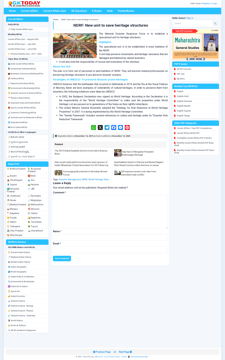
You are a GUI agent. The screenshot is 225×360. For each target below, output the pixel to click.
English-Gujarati (183, 111)
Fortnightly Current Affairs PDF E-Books (194, 138)
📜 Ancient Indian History (19, 252)
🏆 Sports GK (14, 291)
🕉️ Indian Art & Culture (18, 286)
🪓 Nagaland (13, 213)
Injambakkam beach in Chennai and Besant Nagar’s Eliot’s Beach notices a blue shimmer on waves (138, 163)
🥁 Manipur (12, 209)
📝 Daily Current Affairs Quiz (20, 29)
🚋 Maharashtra (35, 204)
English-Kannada (184, 101)
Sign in (190, 18)
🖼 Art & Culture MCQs (17, 127)
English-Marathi (183, 106)
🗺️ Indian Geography (17, 267)
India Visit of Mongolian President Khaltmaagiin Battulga (138, 153)
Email (57, 243)
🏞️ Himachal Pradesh (13, 190)
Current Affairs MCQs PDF (188, 133)
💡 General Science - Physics (20, 311)
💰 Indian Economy (16, 296)
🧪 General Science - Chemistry (21, 315)
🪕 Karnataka (34, 196)
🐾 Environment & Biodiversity (21, 281)
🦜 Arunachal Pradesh (34, 170)
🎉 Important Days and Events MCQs (24, 103)
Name (57, 231)
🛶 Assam (12, 176)
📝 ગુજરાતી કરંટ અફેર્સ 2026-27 (21, 156)
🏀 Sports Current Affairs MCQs (22, 108)
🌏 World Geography (17, 272)
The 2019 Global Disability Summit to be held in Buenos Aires (81, 152)
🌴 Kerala (11, 200)
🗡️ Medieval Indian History (19, 257)
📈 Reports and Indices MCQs (21, 83)
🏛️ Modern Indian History (19, 262)
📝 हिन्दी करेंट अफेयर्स (16, 137)
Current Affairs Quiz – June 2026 (22, 49)
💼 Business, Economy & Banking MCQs (25, 73)
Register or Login (210, 3)
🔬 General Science (16, 301)
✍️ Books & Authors (17, 325)
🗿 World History (15, 320)
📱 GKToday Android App (138, 357)
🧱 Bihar (32, 176)
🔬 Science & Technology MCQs (22, 112)
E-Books (97, 10)
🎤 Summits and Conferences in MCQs (25, 117)
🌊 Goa (31, 180)
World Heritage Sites (98, 179)
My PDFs (180, 79)
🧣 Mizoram (33, 209)
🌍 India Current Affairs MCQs (21, 64)
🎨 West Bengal (14, 235)
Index (124, 357)
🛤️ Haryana (33, 184)
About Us (99, 357)
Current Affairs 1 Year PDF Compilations (194, 128)
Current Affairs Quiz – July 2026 (22, 44)
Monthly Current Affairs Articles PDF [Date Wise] (194, 144)
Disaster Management (70, 179)
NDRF (84, 179)
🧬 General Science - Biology (20, 306)
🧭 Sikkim (11, 222)
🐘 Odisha (33, 213)
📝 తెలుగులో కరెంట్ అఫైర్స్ (18, 152)
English (179, 91)
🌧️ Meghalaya (34, 200)
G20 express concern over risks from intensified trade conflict (138, 173)
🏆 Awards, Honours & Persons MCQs (24, 93)
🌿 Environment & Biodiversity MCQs (24, 88)
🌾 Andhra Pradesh (16, 169)
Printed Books (126, 10)
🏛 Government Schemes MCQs (22, 69)
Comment (59, 192)
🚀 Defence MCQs (16, 78)
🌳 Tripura (33, 226)
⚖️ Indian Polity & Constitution (21, 276)
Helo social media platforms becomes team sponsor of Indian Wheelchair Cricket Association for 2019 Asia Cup (81, 163)
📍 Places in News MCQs (19, 98)
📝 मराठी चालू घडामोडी (16, 147)
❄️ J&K (31, 189)
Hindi (110, 10)
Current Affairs (29, 10)
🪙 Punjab (12, 217)
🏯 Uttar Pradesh (15, 230)
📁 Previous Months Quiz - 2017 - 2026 (24, 54)
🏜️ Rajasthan (34, 217)
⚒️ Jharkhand (13, 196)
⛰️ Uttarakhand (35, 230)
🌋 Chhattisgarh (14, 180)
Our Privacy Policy (112, 357)
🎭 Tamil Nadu (35, 222)
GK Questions (79, 10)
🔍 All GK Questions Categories (22, 330)
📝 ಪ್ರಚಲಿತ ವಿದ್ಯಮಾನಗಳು (18, 142)
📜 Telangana (13, 226)
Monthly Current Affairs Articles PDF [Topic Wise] (194, 151)
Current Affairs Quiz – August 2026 (23, 39)
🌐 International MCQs (17, 122)
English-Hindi (182, 96)
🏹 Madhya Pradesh (16, 204)
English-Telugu (183, 115)
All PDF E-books (183, 69)
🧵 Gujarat (12, 184)
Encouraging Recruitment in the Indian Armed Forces (85, 173)
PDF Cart (180, 74)
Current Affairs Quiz (54, 10)
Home (12, 10)
